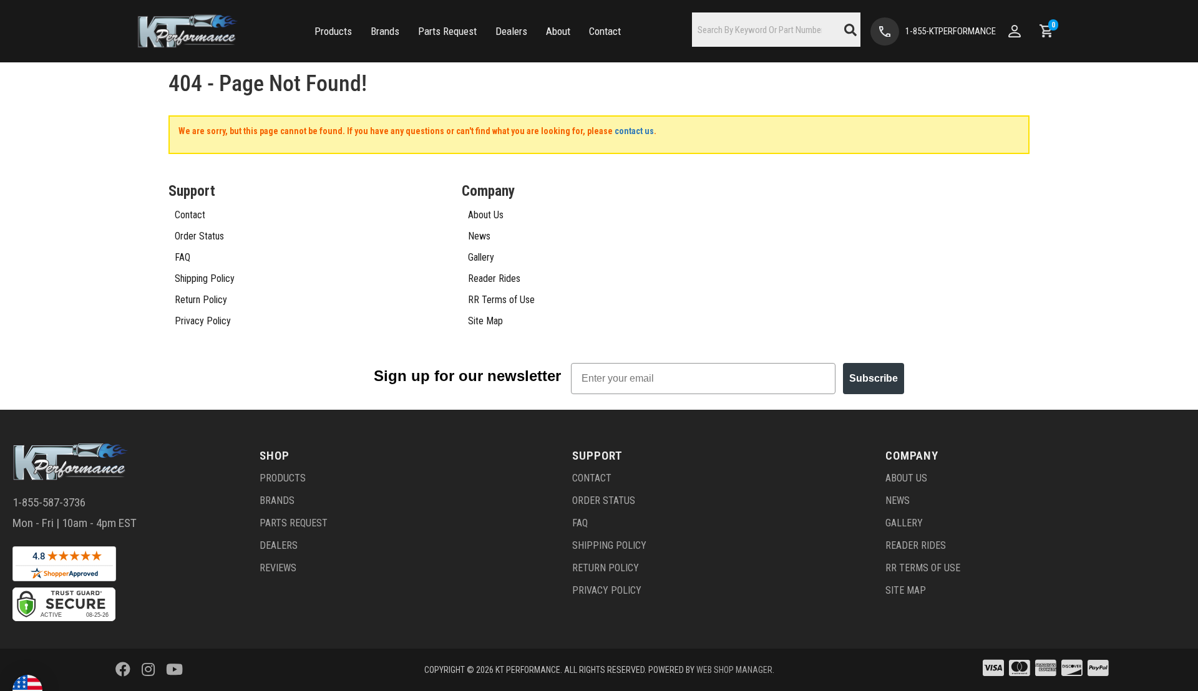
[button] (333, 31)
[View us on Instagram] (148, 670)
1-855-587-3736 (48, 502)
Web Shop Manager (734, 670)
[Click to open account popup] (1014, 31)
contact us (634, 131)
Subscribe (873, 378)
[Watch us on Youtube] (174, 670)
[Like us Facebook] (122, 670)
